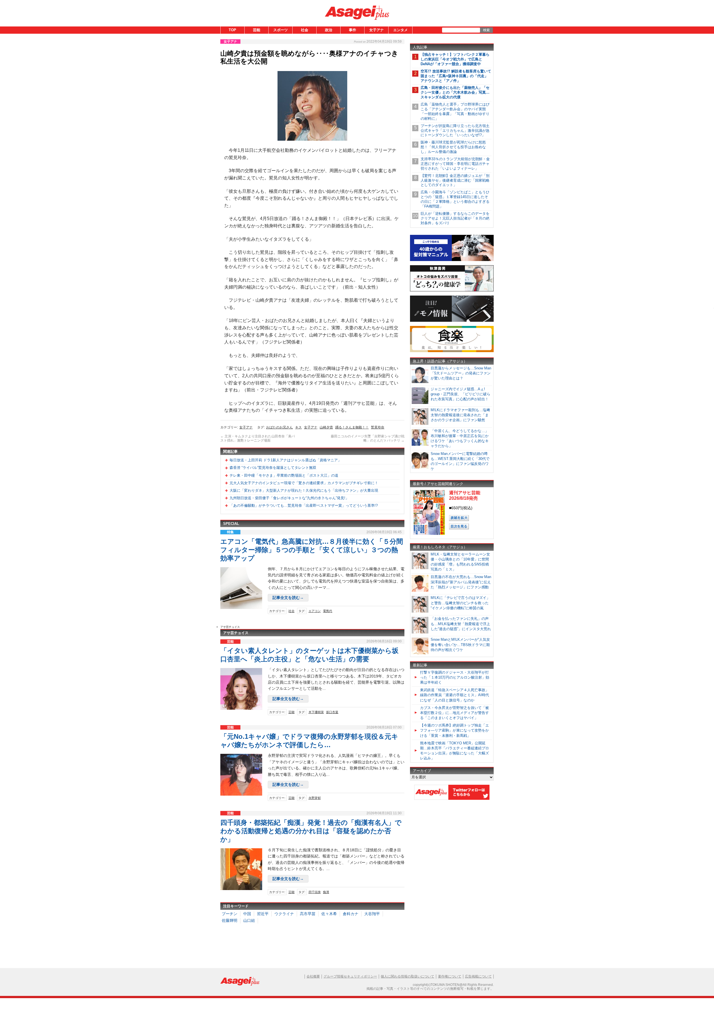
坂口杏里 (332, 712)
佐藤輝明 (229, 920)
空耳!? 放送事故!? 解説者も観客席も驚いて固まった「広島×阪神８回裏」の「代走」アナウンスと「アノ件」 (456, 76)
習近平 (263, 914)
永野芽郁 (314, 798)
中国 (247, 914)
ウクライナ (284, 914)
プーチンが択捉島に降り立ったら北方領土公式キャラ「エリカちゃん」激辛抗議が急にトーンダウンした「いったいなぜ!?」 (455, 130)
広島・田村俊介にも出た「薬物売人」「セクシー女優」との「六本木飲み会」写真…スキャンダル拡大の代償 (455, 92)
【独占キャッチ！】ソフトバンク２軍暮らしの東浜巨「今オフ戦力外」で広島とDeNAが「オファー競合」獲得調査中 (455, 59)
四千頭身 (314, 892)
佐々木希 (329, 914)
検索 (486, 30)
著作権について (449, 976)
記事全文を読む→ (288, 597)
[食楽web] (452, 351)
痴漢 (326, 892)
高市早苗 (307, 914)
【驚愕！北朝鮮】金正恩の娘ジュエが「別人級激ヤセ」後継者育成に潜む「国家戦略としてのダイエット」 (455, 180)
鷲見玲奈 (377, 427)
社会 (304, 30)
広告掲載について (478, 976)
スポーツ (280, 30)
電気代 (327, 611)
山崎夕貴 (326, 427)
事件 (352, 30)
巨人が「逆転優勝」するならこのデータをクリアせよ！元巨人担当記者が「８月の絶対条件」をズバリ (455, 218)
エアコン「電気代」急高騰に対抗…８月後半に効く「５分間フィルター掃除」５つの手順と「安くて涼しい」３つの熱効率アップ (311, 550)
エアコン (314, 611)
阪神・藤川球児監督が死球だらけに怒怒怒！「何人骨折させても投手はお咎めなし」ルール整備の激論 (453, 147)
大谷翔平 (372, 914)
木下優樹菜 (316, 712)
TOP (232, 30)
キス (298, 427)
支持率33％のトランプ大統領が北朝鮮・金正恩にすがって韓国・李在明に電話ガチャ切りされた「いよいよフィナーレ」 (455, 163)
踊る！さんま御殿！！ (352, 427)
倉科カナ (350, 914)
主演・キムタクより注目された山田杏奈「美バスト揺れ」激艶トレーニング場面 (257, 438)
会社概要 (313, 976)
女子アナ (376, 30)
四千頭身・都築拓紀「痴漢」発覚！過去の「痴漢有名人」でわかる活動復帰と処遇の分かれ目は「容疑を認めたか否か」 (311, 831)
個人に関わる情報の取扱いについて (407, 976)
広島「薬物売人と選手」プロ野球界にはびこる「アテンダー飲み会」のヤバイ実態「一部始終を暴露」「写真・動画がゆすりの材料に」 (455, 111)
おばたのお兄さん (279, 427)
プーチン (229, 914)
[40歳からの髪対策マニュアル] (452, 260)
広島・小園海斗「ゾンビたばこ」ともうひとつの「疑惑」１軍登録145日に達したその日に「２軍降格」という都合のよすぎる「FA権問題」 (455, 199)
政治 (328, 30)
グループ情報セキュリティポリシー (350, 976)
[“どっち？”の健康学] (452, 290)
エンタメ (400, 30)
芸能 (256, 30)
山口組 (249, 920)
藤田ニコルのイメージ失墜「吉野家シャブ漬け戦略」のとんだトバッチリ (367, 438)
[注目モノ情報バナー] (452, 320)
